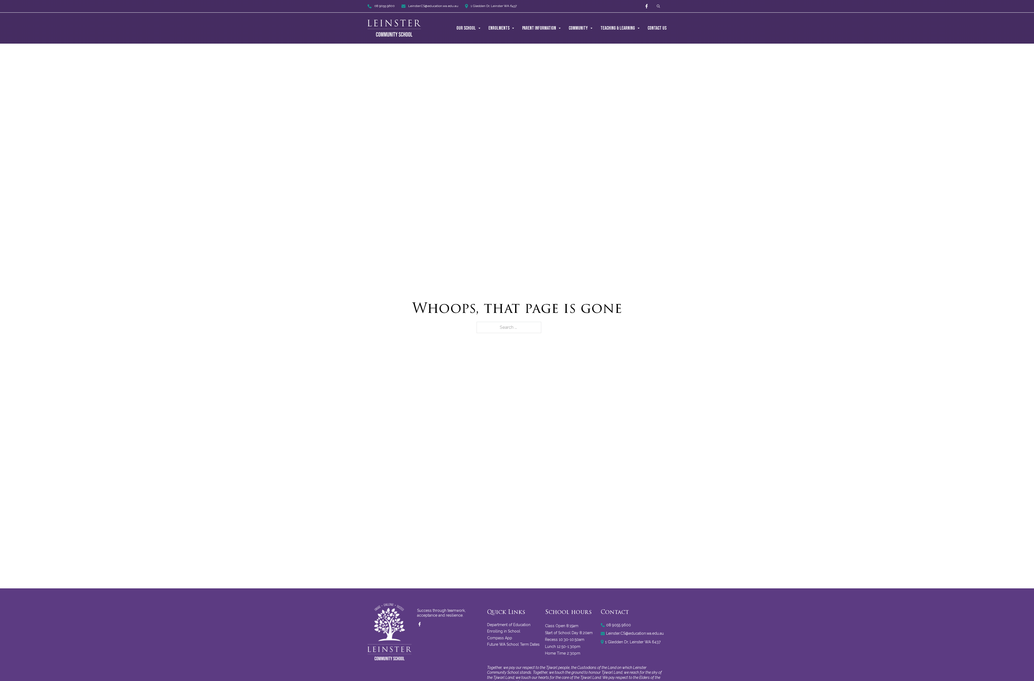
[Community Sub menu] (591, 28)
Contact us (657, 28)
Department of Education (508, 625)
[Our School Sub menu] (479, 28)
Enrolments (498, 28)
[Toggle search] (658, 6)
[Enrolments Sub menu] (513, 28)
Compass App (499, 638)
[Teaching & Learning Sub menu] (639, 28)
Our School (466, 28)
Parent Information (539, 28)
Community (578, 28)
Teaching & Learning (617, 28)
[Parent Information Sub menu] (560, 28)
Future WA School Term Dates (513, 644)
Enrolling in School (503, 631)
